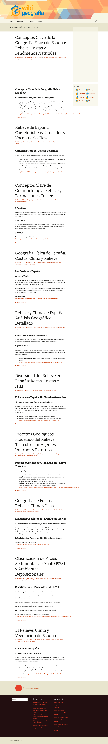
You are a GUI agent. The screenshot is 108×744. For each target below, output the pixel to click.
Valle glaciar (32, 59)
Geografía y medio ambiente (61, 717)
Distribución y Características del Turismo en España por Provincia (40, 704)
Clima (36, 262)
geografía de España (20, 511)
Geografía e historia (59, 710)
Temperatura (31, 264)
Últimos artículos (21, 21)
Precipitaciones (19, 264)
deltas (56, 578)
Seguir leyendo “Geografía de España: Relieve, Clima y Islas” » (32, 544)
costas (36, 57)
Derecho (81, 101)
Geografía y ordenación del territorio (36, 200)
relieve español (19, 641)
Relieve (60, 57)
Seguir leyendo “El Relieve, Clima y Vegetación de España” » (45, 674)
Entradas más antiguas (28, 688)
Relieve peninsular (30, 511)
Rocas (54, 390)
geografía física (47, 57)
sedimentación (29, 455)
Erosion (40, 454)
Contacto (39, 21)
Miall (24, 580)
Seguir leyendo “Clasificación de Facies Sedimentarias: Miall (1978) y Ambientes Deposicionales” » (43, 616)
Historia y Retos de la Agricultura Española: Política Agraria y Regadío (41, 716)
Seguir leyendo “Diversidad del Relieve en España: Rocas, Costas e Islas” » (39, 420)
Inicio (11, 21)
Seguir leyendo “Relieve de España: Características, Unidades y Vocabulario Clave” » (42, 172)
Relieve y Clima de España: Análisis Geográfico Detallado (39, 318)
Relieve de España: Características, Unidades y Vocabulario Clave (40, 132)
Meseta (57, 142)
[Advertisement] (51, 75)
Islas (16, 329)
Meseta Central (59, 639)
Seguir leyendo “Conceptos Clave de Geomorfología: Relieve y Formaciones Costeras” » (40, 239)
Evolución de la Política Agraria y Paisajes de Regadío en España (40, 727)
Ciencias (81, 90)
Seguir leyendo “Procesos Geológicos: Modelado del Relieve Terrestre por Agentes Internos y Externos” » (49, 487)
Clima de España (42, 510)
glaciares (44, 454)
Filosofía (91, 97)
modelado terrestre (53, 454)
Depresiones (52, 327)
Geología (28, 454)
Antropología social (58, 702)
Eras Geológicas (60, 510)
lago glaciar (54, 57)
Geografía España (50, 142)
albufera (57, 200)
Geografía (29, 57)
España (40, 57)
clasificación (47, 578)
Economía (92, 101)
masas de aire (58, 262)
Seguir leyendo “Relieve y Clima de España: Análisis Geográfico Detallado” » (40, 362)
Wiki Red (31, 21)
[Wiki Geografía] (54, 9)
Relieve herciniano (23, 59)
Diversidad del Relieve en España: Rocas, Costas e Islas (38, 381)
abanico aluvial (39, 578)
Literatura (92, 93)
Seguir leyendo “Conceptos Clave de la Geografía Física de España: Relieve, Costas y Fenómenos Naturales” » (50, 114)
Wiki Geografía (15, 740)
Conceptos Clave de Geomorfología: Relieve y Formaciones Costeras (38, 190)
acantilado (51, 200)
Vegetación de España (29, 641)
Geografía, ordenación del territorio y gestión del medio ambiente (61, 726)
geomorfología (19, 201)
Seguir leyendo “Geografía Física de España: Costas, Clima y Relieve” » (37, 298)
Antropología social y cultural (61, 705)
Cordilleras (38, 142)
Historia (81, 97)
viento (35, 455)
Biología (91, 90)
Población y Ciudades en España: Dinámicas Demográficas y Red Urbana (40, 710)
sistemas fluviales (30, 580)
